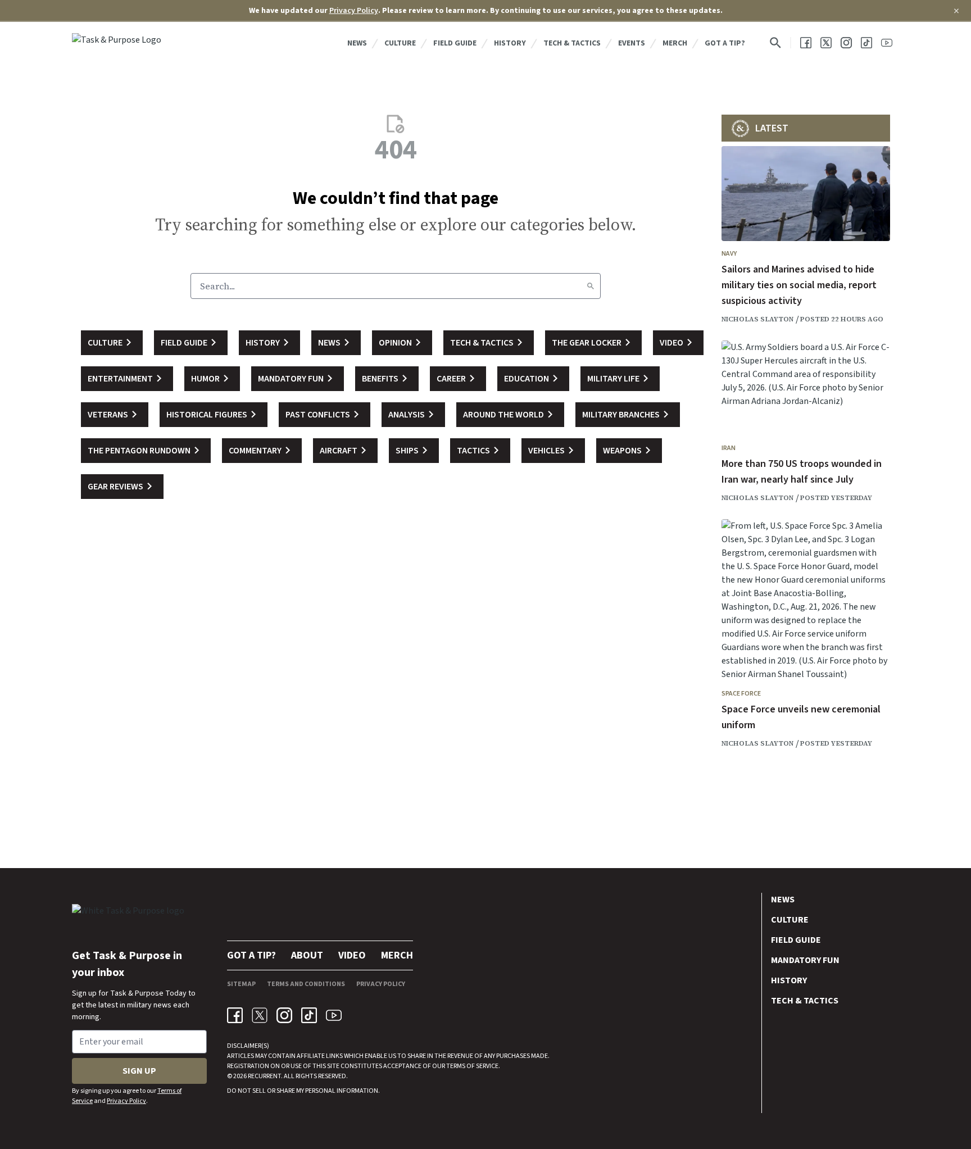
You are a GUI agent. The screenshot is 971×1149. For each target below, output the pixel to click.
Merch (675, 43)
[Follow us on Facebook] (805, 42)
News (357, 43)
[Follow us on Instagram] (846, 42)
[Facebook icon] (235, 1015)
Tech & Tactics (572, 43)
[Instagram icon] (284, 1015)
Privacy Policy (353, 10)
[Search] (590, 286)
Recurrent (264, 1076)
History (510, 43)
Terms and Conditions (306, 984)
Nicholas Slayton (757, 319)
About (307, 955)
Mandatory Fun (805, 960)
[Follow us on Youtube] (886, 42)
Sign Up (139, 1071)
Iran (729, 448)
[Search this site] (775, 42)
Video (352, 955)
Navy (729, 253)
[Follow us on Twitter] (826, 42)
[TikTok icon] (309, 1015)
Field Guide (455, 43)
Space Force (741, 693)
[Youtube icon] (334, 1015)
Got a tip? (725, 43)
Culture (400, 43)
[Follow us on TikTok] (866, 42)
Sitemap (241, 984)
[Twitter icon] (259, 1015)
